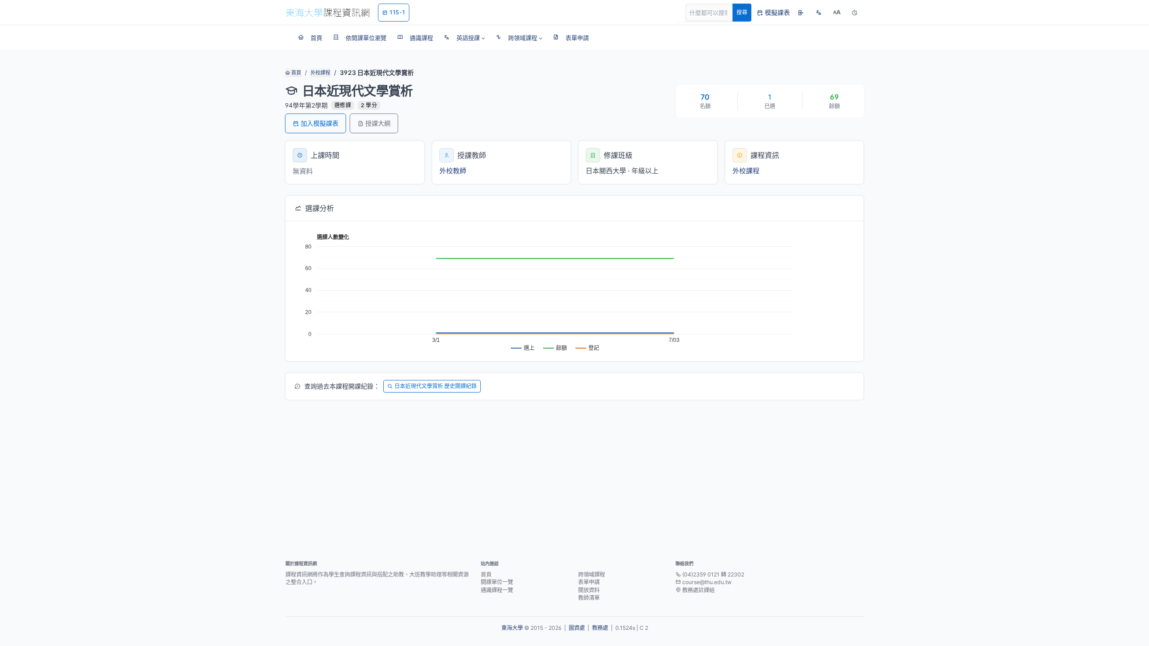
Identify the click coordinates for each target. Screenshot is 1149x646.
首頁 (295, 73)
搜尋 (742, 12)
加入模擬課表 (319, 123)
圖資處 (577, 627)
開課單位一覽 (497, 582)
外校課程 (320, 73)
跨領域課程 (591, 574)
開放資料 (589, 590)
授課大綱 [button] (377, 123)
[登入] (801, 13)
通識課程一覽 (497, 590)
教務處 (600, 627)
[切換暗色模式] (855, 13)
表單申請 (589, 582)
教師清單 (589, 597)
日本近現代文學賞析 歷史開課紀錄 (436, 386)
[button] (464, 38)
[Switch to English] (819, 13)
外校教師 (452, 170)
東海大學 (512, 627)
